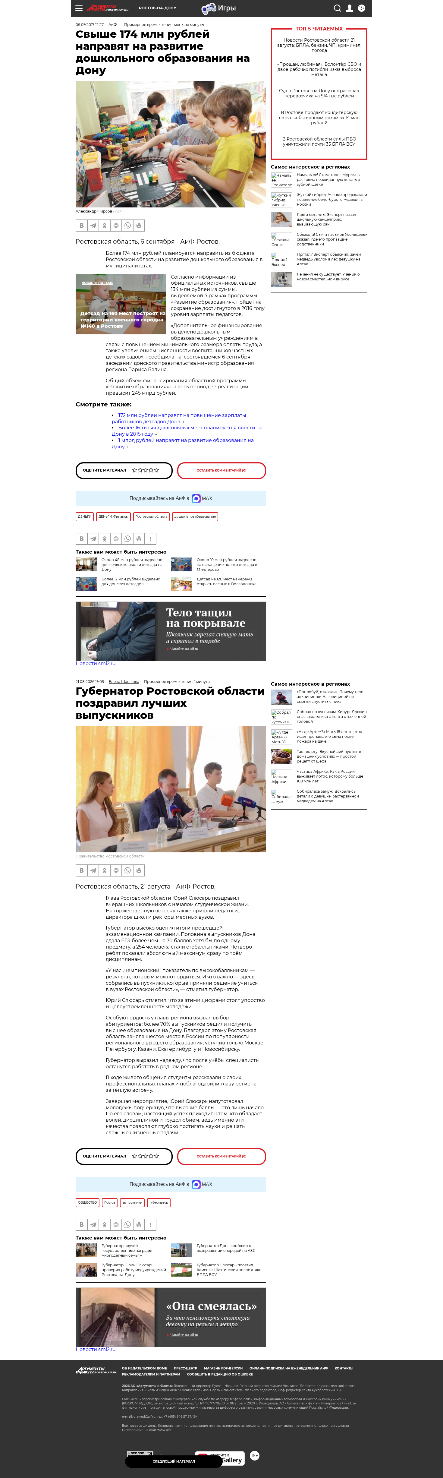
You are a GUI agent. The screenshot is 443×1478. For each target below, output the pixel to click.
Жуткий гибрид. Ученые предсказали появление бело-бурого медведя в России (332, 199)
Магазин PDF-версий (223, 1368)
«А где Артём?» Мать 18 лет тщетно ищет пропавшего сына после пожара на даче (329, 736)
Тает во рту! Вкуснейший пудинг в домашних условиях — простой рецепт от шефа (329, 756)
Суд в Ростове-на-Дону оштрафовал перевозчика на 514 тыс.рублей (319, 93)
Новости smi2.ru (96, 663)
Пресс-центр (185, 1368)
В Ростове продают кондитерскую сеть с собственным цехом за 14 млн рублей (319, 117)
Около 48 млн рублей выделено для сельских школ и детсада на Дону (132, 564)
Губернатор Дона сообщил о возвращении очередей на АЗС (226, 1248)
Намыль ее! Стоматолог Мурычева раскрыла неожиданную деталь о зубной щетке (329, 179)
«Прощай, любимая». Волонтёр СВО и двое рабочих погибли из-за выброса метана (319, 69)
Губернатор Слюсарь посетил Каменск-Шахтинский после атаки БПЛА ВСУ (229, 1270)
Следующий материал (174, 1462)
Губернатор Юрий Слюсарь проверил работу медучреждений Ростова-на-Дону (134, 1270)
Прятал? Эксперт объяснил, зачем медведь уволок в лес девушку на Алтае (329, 259)
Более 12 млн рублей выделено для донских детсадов (131, 581)
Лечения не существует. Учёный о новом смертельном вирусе (328, 276)
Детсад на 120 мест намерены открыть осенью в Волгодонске (226, 581)
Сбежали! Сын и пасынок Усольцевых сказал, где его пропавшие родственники (332, 239)
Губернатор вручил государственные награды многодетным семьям (127, 1250)
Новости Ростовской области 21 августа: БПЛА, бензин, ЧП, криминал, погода (319, 45)
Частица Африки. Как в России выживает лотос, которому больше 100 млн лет (330, 776)
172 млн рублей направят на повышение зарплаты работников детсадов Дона (179, 418)
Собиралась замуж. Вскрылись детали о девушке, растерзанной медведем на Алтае (328, 796)
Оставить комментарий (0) (222, 470)
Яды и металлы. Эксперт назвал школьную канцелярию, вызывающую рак (326, 219)
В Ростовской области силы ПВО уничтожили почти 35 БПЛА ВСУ (319, 142)
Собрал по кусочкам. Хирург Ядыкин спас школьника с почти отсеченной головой (332, 716)
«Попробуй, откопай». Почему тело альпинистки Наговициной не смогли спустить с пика (330, 697)
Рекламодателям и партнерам (151, 1374)
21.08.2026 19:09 (90, 681)
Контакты (344, 1368)
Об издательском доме (144, 1368)
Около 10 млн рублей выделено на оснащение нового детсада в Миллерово (227, 564)
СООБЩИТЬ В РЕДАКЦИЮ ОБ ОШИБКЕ (220, 1374)
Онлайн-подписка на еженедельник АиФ (289, 1368)
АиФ (119, 211)
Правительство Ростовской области (110, 856)
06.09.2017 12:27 (90, 24)
